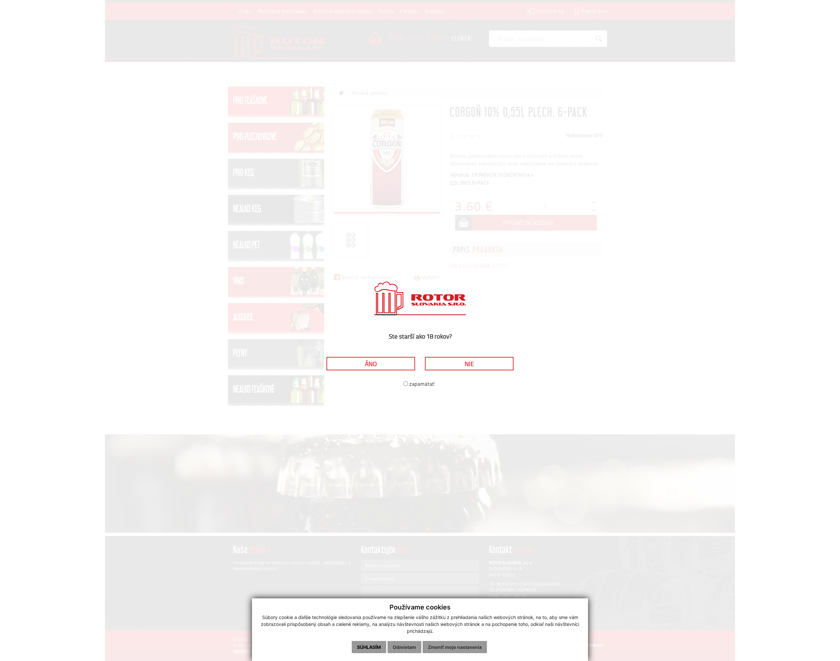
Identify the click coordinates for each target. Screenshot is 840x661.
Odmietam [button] (404, 647)
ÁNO (371, 363)
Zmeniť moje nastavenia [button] (455, 647)
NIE (469, 363)
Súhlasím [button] (369, 647)
